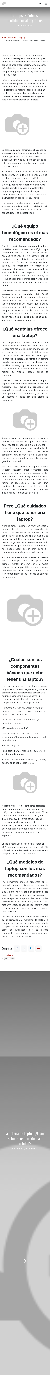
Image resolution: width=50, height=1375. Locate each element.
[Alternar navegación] (45, 3)
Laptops (22, 37)
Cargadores (9, 958)
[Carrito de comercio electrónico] (40, 3)
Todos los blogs (9, 37)
